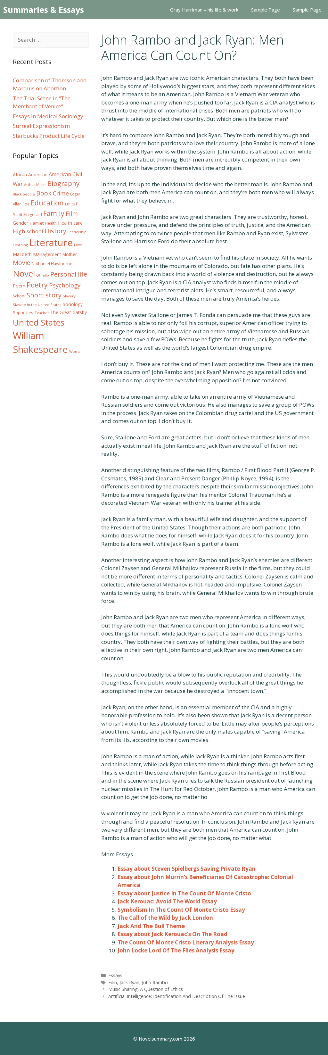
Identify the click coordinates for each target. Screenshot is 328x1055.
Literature (51, 242)
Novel (24, 273)
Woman (76, 351)
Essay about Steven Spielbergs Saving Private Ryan (187, 868)
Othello (42, 275)
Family (53, 213)
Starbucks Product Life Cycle (49, 135)
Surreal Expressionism (41, 125)
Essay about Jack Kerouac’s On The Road (172, 934)
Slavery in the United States (37, 304)
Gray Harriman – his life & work (204, 9)
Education (47, 202)
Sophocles (23, 312)
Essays (115, 975)
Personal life (68, 274)
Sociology (73, 304)
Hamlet (37, 223)
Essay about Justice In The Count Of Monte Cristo (184, 893)
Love (78, 245)
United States (38, 322)
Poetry (37, 284)
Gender (21, 223)
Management (47, 254)
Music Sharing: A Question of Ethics (145, 989)
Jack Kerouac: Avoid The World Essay (167, 901)
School (19, 296)
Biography (63, 183)
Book (44, 193)
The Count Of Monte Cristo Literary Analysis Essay (186, 942)
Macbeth (22, 254)
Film (112, 982)
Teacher (42, 312)
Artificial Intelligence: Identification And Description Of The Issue (176, 996)
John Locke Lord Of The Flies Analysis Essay (176, 950)
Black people (24, 194)
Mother (69, 254)
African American (30, 175)
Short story (44, 294)
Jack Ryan (129, 982)
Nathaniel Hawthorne (52, 263)
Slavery (69, 296)
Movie (21, 263)
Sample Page (265, 9)
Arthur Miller (35, 184)
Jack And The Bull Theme (151, 926)
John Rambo (155, 982)
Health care (70, 223)
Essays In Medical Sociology (48, 116)
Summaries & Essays (43, 9)
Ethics (70, 204)
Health (51, 223)
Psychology (64, 285)
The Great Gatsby (68, 312)
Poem (19, 286)
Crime (61, 193)
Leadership (77, 232)
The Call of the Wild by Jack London (165, 917)
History (55, 231)
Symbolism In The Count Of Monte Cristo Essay (181, 909)
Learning (20, 244)
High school (28, 231)
